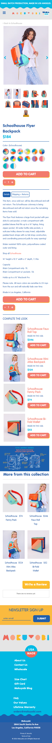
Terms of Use (26, 736)
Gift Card (19, 684)
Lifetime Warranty (24, 707)
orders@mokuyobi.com (27, 711)
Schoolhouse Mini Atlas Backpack (37, 360)
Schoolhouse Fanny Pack (35, 390)
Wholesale (20, 669)
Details (7, 194)
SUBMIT (41, 618)
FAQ (16, 698)
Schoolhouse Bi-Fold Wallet (36, 420)
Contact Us (20, 665)
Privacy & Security (26, 733)
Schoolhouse (15, 253)
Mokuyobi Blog (23, 688)
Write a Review (36, 584)
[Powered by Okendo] (10, 586)
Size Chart (20, 679)
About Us (19, 660)
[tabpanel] (26, 55)
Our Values (20, 702)
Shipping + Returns (20, 194)
